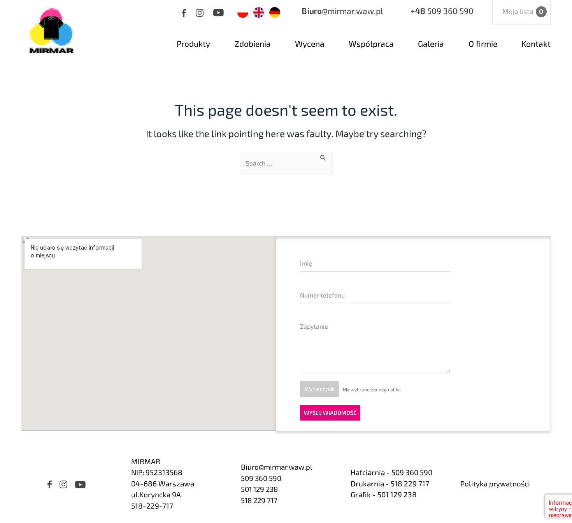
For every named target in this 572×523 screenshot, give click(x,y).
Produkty (193, 43)
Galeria (431, 43)
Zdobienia (253, 43)
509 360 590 (442, 11)
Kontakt (536, 43)
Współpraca (371, 43)
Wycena (310, 43)
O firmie (482, 43)
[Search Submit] (323, 156)
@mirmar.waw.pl (342, 11)
